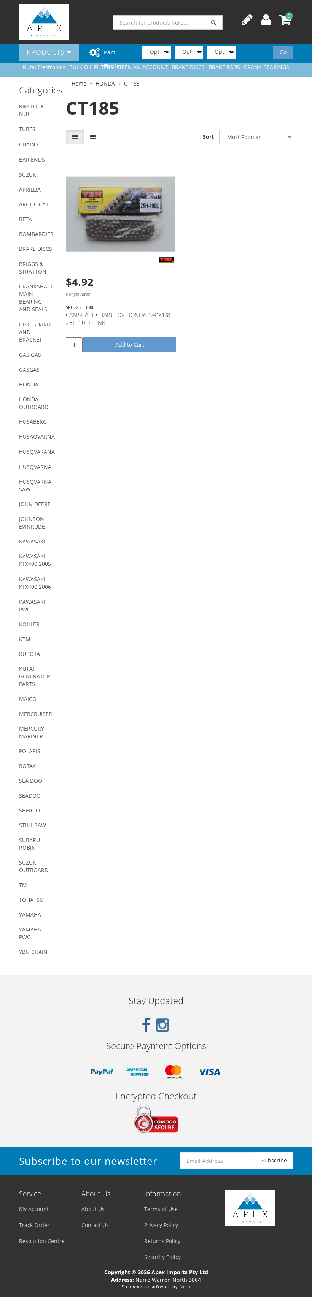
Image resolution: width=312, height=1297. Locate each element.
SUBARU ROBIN (29, 843)
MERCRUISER (35, 713)
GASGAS (29, 369)
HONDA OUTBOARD (33, 403)
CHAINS (28, 144)
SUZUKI (28, 174)
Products (47, 52)
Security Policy (162, 1257)
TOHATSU (31, 899)
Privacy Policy (161, 1225)
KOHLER (29, 624)
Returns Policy (162, 1241)
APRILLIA (30, 189)
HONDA (28, 384)
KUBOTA (29, 653)
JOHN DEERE (35, 504)
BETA (25, 219)
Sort (208, 136)
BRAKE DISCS (35, 248)
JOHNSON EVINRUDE (32, 522)
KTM (24, 639)
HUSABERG (33, 421)
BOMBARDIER (36, 234)
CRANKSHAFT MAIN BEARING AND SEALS (36, 298)
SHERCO (29, 810)
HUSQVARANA (37, 451)
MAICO (28, 699)
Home (79, 83)
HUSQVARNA (35, 466)
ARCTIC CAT (34, 204)
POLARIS (29, 751)
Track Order (34, 1225)
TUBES (27, 129)
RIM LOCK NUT (31, 110)
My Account (34, 1209)
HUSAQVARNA (37, 436)
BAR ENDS (32, 159)
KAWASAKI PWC (32, 605)
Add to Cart (129, 344)
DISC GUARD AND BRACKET (35, 332)
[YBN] (166, 259)
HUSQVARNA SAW (35, 485)
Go (283, 51)
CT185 (132, 83)
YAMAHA (30, 914)
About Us (93, 1209)
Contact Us (95, 1225)
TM (23, 884)
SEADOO (30, 795)
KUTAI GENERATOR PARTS (34, 676)
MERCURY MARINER (31, 732)
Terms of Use (161, 1209)
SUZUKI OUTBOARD (33, 866)
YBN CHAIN (33, 951)
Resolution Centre (42, 1241)
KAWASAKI (32, 541)
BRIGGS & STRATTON (32, 267)
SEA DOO (30, 780)
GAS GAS (30, 354)
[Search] (214, 22)
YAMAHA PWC (30, 933)
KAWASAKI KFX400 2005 (35, 560)
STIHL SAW (32, 825)
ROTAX (27, 766)
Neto (185, 1286)
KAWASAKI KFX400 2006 (35, 582)
